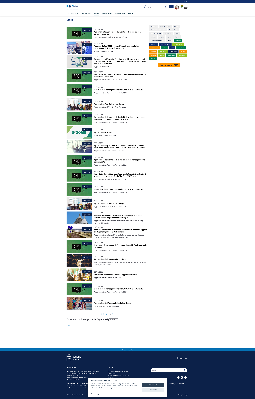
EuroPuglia (111, 377)
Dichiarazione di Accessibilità (75, 395)
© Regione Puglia (183, 395)
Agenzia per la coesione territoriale (118, 371)
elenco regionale (74, 379)
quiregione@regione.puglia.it (79, 377)
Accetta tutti (153, 385)
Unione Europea (112, 373)
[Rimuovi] (116, 319)
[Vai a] (72, 7)
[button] (184, 1)
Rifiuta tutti (153, 390)
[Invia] (165, 7)
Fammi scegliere (96, 394)
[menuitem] (73, 14)
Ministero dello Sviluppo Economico (118, 375)
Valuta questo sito (127, 350)
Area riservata (183, 358)
